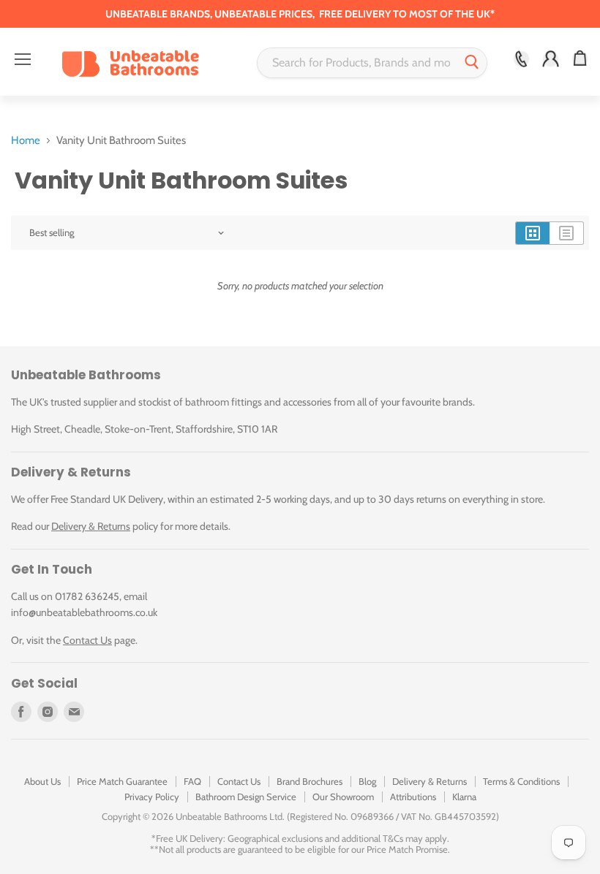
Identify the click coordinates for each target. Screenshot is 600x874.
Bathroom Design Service (245, 796)
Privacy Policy (151, 796)
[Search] (472, 62)
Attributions (413, 796)
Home (25, 140)
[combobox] (357, 62)
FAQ (192, 781)
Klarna (464, 796)
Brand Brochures (309, 781)
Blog (367, 781)
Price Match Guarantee (122, 781)
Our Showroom (343, 796)
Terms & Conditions (521, 781)
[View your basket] (580, 59)
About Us (42, 781)
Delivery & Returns (90, 526)
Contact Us (87, 640)
